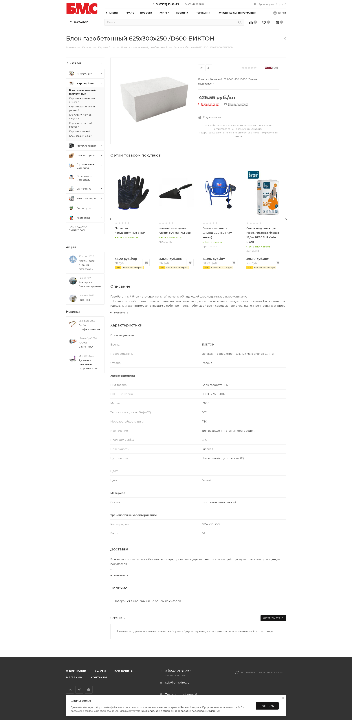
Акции (71, 247)
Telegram (79, 690)
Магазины (74, 677)
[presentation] (110, 219)
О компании (76, 670)
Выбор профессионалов (89, 327)
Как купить (123, 670)
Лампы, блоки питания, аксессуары (87, 264)
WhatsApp (89, 690)
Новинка (84, 299)
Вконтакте (70, 690)
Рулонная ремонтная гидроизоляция (88, 364)
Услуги (100, 670)
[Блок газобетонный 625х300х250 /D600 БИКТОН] (154, 99)
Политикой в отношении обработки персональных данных (183, 710)
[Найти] (240, 22)
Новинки (73, 311)
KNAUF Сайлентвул (86, 344)
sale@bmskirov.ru (177, 682)
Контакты (99, 677)
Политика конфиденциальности (262, 672)
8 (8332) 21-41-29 (167, 4)
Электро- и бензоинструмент (90, 284)
